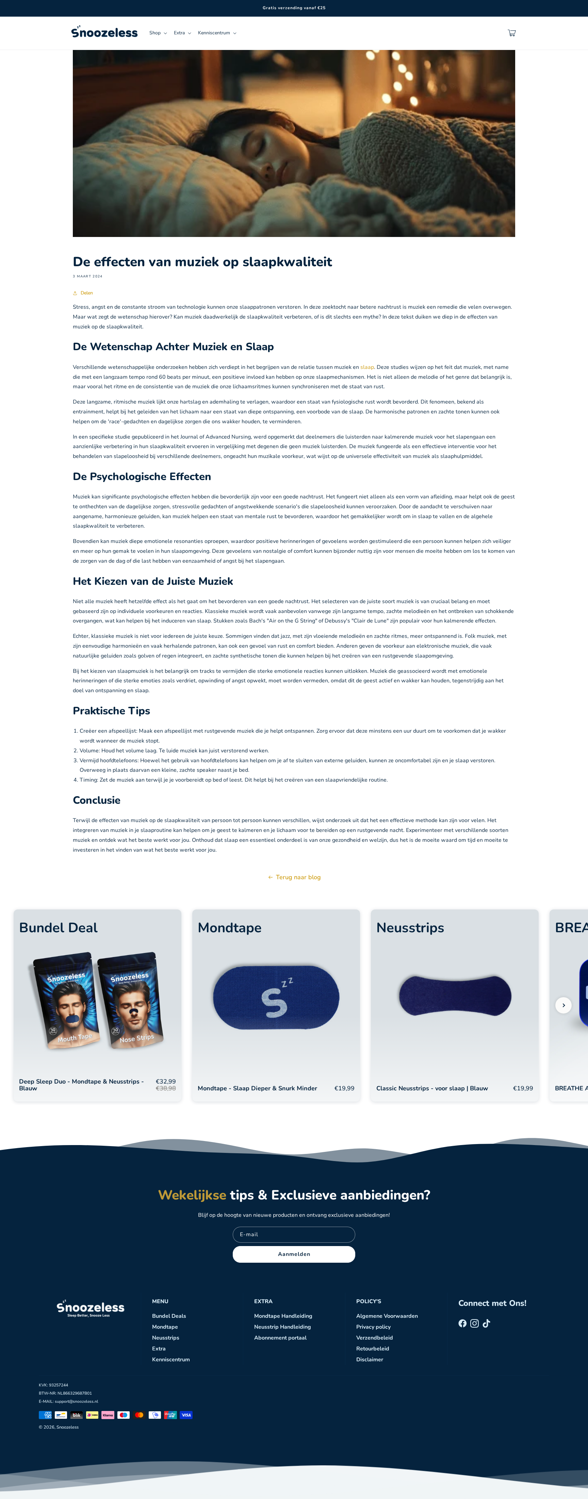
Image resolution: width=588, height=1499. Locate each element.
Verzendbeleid (374, 1338)
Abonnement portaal (280, 1338)
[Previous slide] (24, 1005)
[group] (97, 1005)
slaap (367, 367)
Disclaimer (369, 1359)
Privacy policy (373, 1327)
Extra (159, 1348)
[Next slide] (563, 1005)
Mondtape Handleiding (283, 1316)
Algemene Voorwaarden (387, 1316)
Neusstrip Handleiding (282, 1327)
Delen (87, 293)
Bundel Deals (169, 1316)
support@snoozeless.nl (76, 1401)
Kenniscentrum (171, 1359)
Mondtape (165, 1327)
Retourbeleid (372, 1348)
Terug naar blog (298, 877)
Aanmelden (294, 1254)
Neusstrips (165, 1338)
